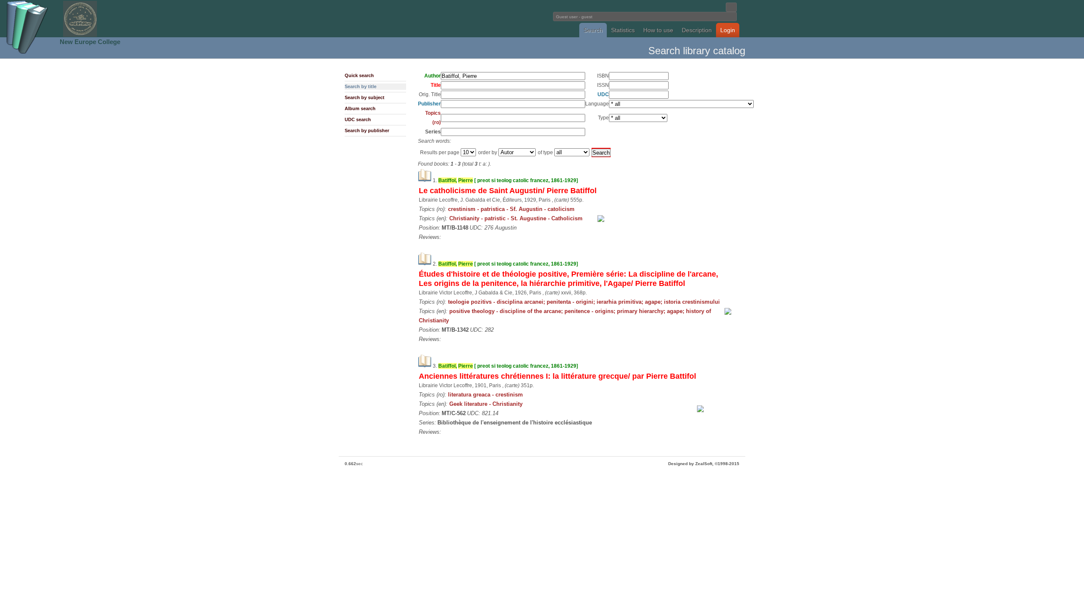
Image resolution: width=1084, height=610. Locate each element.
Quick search (359, 75)
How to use (658, 30)
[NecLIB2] (80, 35)
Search (593, 30)
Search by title (360, 86)
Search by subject (364, 97)
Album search (360, 108)
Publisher (429, 104)
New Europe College (90, 41)
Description (697, 30)
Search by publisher (367, 130)
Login (727, 30)
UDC (603, 94)
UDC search (358, 119)
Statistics (623, 30)
